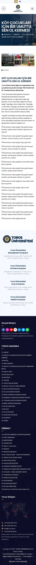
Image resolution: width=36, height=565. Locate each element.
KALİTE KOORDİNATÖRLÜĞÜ (11, 389)
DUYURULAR (6, 418)
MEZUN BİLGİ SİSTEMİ (9, 460)
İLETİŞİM (5, 420)
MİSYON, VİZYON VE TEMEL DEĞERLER (14, 386)
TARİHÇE (5, 352)
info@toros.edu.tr (9, 528)
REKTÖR (5, 360)
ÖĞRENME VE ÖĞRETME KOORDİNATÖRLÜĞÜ (16, 397)
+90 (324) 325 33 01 (10, 526)
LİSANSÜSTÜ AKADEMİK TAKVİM (12, 466)
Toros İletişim (27, 556)
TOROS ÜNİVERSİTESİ (22, 549)
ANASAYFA (7, 34)
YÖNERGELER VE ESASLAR (10, 475)
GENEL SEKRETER (8, 363)
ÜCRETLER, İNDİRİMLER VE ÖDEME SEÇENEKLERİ (16, 434)
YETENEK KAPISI (7, 443)
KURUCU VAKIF (7, 372)
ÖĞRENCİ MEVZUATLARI (10, 478)
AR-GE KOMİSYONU (9, 406)
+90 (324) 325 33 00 (10, 523)
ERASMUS (6, 449)
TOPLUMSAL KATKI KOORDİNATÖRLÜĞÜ (14, 400)
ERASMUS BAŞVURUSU (10, 452)
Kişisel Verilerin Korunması (11, 556)
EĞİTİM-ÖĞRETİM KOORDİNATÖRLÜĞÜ (14, 395)
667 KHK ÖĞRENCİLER (9, 486)
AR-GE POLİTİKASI (8, 412)
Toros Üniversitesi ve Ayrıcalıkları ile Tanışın (17, 554)
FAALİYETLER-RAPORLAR (10, 415)
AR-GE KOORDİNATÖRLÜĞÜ (11, 392)
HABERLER (16, 34)
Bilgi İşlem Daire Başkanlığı (18, 561)
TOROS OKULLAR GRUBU (10, 383)
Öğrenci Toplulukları (9, 446)
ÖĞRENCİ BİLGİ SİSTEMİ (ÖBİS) (12, 457)
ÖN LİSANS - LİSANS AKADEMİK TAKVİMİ (14, 472)
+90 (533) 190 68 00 (10, 531)
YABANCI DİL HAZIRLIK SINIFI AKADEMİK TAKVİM (16, 469)
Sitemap (18, 559)
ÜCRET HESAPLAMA (9, 437)
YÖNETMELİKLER (7, 480)
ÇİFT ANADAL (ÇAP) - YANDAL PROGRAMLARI (16, 455)
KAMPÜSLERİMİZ (8, 440)
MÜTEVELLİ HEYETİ (8, 374)
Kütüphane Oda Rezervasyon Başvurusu (16, 489)
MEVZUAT (6, 409)
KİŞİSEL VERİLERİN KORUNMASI (12, 403)
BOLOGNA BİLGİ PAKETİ (10, 483)
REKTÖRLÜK (6, 377)
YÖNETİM (6, 380)
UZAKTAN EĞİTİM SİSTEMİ (10, 463)
